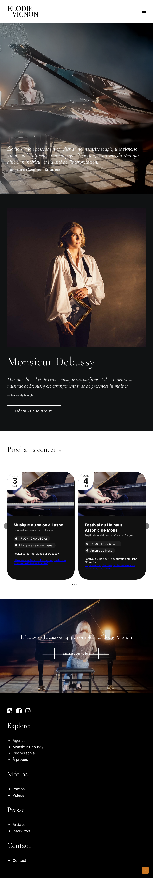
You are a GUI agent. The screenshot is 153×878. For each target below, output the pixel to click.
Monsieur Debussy (28, 747)
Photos (19, 789)
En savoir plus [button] (76, 653)
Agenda (19, 740)
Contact (19, 860)
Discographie (24, 753)
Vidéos (18, 795)
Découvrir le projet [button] (34, 411)
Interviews (21, 831)
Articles (19, 824)
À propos (20, 759)
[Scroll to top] (145, 870)
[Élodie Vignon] (23, 11)
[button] (144, 11)
